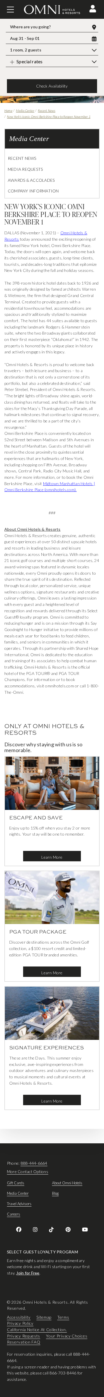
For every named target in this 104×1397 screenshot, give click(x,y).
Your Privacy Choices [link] (66, 1335)
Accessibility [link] (19, 1317)
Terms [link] (63, 1317)
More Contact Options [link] (27, 1171)
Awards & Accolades (31, 180)
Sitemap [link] (43, 1317)
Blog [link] (55, 1193)
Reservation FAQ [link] (23, 1342)
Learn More (51, 857)
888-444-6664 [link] (34, 1163)
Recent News (46, 110)
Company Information (33, 190)
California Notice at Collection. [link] (37, 1329)
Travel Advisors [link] (19, 1203)
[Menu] (10, 9)
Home (8, 110)
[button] (92, 8)
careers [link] (13, 1214)
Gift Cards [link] (15, 1183)
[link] (18, 1229)
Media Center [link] (18, 1193)
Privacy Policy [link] (20, 1323)
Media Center (25, 110)
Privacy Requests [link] (23, 1335)
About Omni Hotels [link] (67, 1183)
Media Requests (25, 169)
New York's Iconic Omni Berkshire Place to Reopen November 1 (48, 116)
